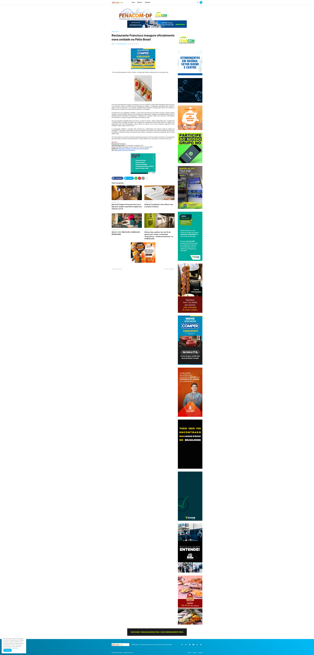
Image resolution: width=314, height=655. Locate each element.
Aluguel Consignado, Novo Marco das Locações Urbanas (158, 206)
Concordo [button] (7, 650)
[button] (198, 2)
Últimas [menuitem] (139, 2)
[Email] (143, 178)
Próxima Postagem (169, 269)
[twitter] (189, 644)
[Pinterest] (139, 178)
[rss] (200, 644)
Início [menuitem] (133, 2)
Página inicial (115, 31)
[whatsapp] (182, 644)
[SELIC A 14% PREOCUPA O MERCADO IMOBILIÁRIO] (127, 220)
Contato (200, 652)
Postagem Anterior (117, 269)
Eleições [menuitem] (147, 2)
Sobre (194, 652)
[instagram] (197, 644)
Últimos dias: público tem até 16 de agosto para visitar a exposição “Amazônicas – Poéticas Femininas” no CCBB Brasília (158, 235)
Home (189, 652)
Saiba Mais (15, 648)
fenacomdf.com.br (128, 652)
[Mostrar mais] (146, 178)
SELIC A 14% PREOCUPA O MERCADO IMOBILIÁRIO (126, 233)
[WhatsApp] (135, 178)
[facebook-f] (185, 644)
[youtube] (193, 644)
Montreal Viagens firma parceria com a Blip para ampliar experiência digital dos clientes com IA (127, 207)
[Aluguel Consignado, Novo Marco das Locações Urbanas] (159, 192)
